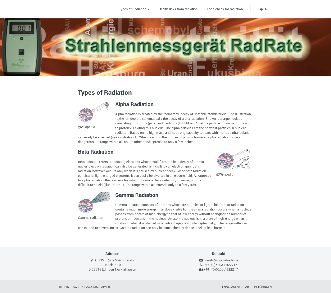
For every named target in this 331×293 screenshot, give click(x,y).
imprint (65, 287)
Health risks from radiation (178, 9)
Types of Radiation (132, 9)
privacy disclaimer (95, 287)
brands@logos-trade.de (220, 260)
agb (76, 287)
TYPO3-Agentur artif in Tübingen (247, 287)
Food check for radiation (225, 9)
